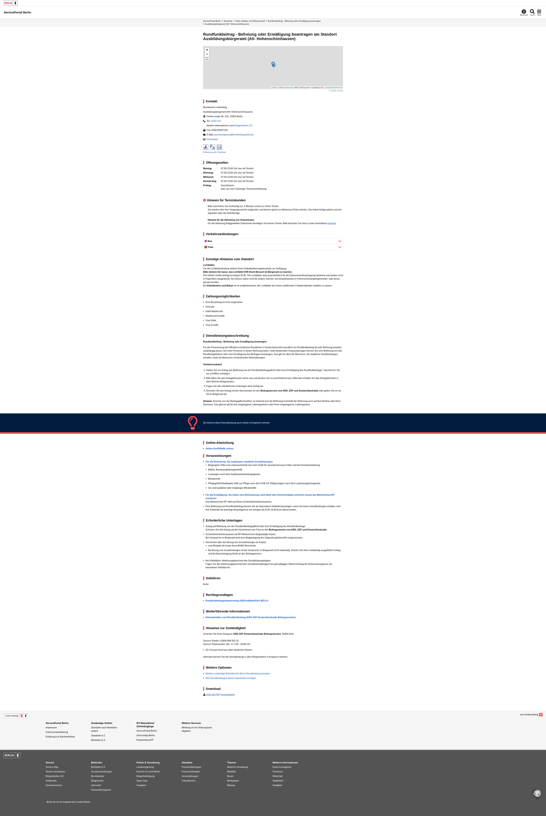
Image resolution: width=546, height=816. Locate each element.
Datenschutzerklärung (57, 732)
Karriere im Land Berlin (148, 771)
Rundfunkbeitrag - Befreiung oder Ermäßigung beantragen (294, 21)
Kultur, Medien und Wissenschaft (250, 21)
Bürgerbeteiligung (145, 776)
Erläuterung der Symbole (214, 152)
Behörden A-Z (98, 740)
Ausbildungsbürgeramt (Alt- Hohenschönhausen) (227, 24)
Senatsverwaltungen (101, 771)
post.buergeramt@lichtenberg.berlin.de (234, 134)
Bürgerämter (97, 781)
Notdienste (51, 781)
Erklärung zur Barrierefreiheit (60, 736)
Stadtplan (277, 785)
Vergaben (141, 785)
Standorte (228, 21)
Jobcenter (96, 785)
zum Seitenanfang (529, 714)
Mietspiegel (233, 781)
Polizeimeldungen (191, 771)
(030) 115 (216, 121)
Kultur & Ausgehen (282, 767)
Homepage (212, 139)
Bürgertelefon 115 (243, 125)
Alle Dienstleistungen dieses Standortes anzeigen (231, 678)
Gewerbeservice (54, 785)
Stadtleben (278, 781)
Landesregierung (145, 767)
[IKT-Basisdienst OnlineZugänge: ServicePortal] (16, 716)
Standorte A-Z (98, 735)
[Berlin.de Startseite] (10, 3)
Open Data (141, 781)
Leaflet (273, 87)
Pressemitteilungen (191, 767)
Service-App (52, 767)
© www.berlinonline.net (333, 87)
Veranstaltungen (190, 776)
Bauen (230, 776)
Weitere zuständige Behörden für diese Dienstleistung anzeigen (238, 673)
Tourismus (278, 771)
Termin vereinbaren (55, 771)
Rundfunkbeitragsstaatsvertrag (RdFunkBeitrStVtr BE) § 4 (237, 600)
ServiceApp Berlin (145, 735)
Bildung (231, 785)
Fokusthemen (189, 781)
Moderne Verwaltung (237, 767)
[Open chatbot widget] (537, 794)
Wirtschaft (277, 776)
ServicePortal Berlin (212, 21)
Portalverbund (143, 740)
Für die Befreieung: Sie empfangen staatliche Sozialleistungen (239, 461)
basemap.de (288, 87)
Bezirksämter (97, 776)
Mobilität (231, 771)
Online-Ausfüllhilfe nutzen (220, 448)
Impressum (51, 727)
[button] (273, 64)
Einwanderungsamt (101, 790)
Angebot (331, 223)
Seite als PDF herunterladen (220, 694)
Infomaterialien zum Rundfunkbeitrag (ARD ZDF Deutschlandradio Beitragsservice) (250, 617)
